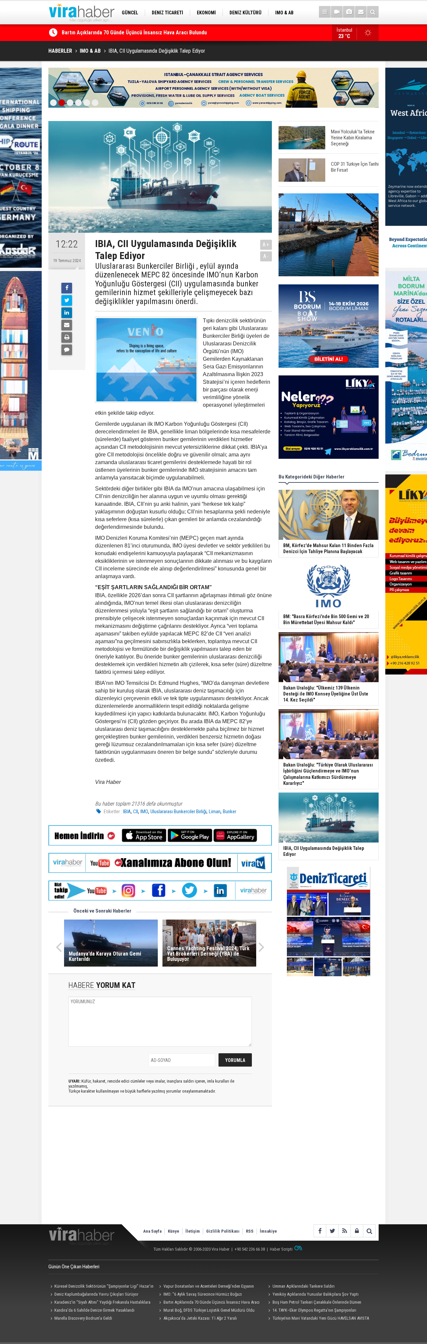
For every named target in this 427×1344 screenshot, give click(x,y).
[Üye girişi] (357, 1230)
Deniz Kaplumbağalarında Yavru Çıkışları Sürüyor (96, 1294)
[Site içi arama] (373, 12)
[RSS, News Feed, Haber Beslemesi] (344, 1230)
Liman (215, 812)
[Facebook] (66, 288)
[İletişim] (361, 12)
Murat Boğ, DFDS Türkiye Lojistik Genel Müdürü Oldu (209, 1310)
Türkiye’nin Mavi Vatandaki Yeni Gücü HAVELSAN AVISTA (321, 1318)
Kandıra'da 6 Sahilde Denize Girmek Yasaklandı (114, 32)
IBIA (127, 812)
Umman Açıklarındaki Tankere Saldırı (304, 1286)
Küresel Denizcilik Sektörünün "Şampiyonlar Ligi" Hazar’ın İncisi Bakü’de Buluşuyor (100, 1287)
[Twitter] (66, 300)
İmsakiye (268, 1231)
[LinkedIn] (66, 312)
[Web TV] (337, 12)
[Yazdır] (66, 337)
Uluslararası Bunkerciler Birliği (178, 812)
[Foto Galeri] (349, 12)
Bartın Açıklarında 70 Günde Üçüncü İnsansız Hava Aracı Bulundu (208, 1303)
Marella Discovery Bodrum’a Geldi (83, 1318)
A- (266, 256)
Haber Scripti (281, 1249)
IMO (144, 812)
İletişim (192, 1231)
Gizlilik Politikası (223, 1231)
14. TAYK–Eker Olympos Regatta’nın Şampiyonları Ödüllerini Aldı (311, 1311)
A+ (266, 244)
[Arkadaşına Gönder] (66, 325)
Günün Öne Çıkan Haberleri (73, 1267)
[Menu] (325, 12)
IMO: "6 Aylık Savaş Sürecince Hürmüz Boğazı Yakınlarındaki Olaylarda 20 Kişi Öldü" (199, 1295)
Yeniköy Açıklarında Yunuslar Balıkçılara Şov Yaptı (316, 1294)
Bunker (229, 812)
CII (135, 812)
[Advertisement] (160, 1171)
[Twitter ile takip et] (332, 1230)
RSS (250, 1231)
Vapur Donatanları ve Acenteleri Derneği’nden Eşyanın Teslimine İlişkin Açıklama (205, 1287)
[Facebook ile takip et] (320, 1230)
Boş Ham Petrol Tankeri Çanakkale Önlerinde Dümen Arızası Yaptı (313, 1303)
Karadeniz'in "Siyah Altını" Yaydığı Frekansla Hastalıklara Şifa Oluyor (99, 1303)
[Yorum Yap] (66, 349)
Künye (173, 1231)
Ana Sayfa (152, 1231)
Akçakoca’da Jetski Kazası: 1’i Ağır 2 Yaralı (200, 1318)
